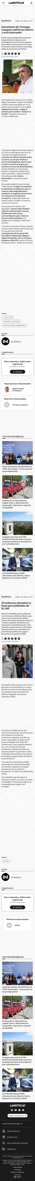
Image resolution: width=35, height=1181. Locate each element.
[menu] (3, 3)
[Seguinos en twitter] (19, 1110)
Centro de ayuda (17, 1167)
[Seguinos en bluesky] (12, 1110)
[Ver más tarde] (2, 54)
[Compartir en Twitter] (12, 54)
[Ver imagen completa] (30, 61)
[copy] (19, 54)
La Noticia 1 (16, 341)
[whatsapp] (5, 54)
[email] (15, 54)
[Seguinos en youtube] (16, 1110)
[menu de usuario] (31, 2)
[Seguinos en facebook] (23, 1110)
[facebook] (9, 54)
